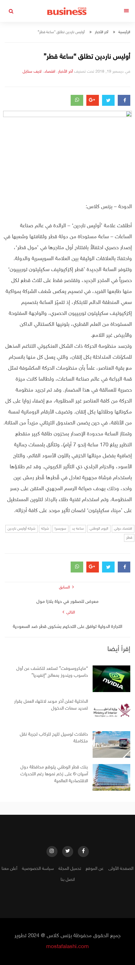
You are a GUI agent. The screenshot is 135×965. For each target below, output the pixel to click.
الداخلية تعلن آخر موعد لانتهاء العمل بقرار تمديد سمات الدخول (51, 705)
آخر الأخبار (101, 32)
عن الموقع (95, 868)
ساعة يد (78, 528)
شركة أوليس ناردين (21, 528)
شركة (45, 528)
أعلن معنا (9, 868)
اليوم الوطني (98, 528)
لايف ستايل (32, 71)
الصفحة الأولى (120, 868)
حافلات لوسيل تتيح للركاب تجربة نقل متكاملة (54, 738)
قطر (129, 538)
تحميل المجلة (69, 868)
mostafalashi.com (67, 947)
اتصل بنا (68, 879)
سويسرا (60, 528)
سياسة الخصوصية (38, 868)
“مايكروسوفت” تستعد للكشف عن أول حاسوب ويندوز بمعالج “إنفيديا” (52, 672)
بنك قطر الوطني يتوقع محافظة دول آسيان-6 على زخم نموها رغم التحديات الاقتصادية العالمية (54, 774)
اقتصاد (49, 71)
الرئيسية (124, 32)
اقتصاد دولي (123, 528)
